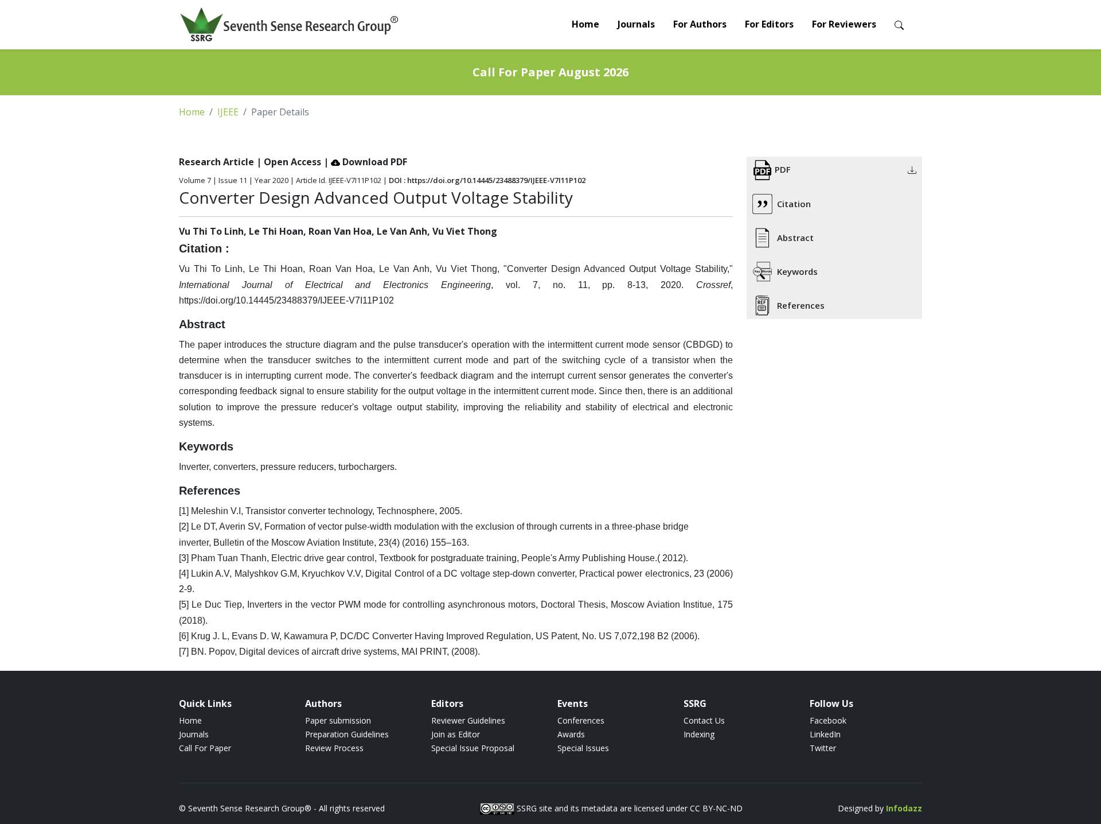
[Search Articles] (899, 24)
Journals (636, 24)
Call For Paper (205, 748)
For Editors (769, 24)
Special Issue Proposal (472, 748)
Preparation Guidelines (347, 734)
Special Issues (583, 748)
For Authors (700, 24)
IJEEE (228, 112)
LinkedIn (825, 734)
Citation (794, 203)
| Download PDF (365, 162)
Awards (571, 734)
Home (585, 24)
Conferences (580, 720)
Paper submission (338, 720)
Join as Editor (455, 734)
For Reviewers (844, 24)
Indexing (699, 734)
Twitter (823, 748)
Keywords (797, 271)
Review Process (334, 748)
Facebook (828, 720)
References (801, 305)
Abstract (795, 237)
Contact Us (704, 720)
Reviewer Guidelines (468, 720)
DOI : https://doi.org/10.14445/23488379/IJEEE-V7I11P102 (487, 180)
